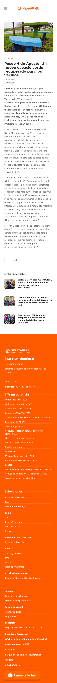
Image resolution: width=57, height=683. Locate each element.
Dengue (9, 531)
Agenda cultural (13, 611)
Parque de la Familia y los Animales (23, 654)
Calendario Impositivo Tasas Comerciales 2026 (27, 417)
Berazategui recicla (14, 542)
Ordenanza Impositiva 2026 (18, 404)
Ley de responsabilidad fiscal (19, 442)
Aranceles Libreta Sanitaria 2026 (21, 460)
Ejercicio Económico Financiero (20, 438)
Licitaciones (11, 451)
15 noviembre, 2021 (11, 80)
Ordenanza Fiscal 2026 (16, 399)
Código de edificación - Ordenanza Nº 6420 (26, 473)
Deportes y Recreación (16, 634)
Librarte (9, 562)
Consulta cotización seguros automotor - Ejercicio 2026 (25, 432)
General (9, 59)
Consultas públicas (14, 426)
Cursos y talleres (13, 553)
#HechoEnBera (12, 665)
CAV (7, 502)
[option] (28, 302)
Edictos (8, 464)
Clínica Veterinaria (14, 522)
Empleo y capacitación (16, 596)
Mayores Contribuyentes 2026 (19, 456)
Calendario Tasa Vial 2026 (17, 413)
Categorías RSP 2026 (15, 422)
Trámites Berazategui (15, 506)
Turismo (9, 659)
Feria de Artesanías (14, 566)
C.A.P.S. (8, 517)
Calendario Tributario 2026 (18, 408)
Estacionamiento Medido (17, 644)
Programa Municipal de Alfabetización (24, 627)
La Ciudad (10, 649)
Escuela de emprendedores (18, 600)
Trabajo (9, 591)
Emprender (10, 616)
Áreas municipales (14, 364)
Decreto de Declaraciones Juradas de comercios (28, 469)
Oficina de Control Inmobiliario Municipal (26, 639)
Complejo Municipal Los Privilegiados (23, 578)
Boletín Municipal (13, 447)
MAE (7, 557)
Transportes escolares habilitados (21, 478)
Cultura (9, 548)
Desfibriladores (12, 526)
